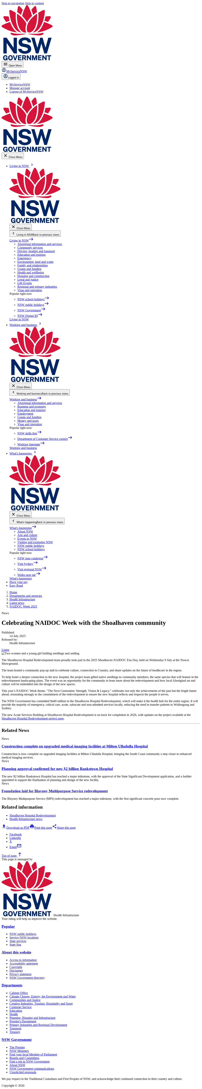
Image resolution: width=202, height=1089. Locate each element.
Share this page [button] (64, 827)
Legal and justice (27, 279)
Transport (15, 1028)
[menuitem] (19, 84)
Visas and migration (29, 290)
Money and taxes (28, 420)
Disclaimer (16, 970)
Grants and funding (29, 269)
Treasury (14, 1032)
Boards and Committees (24, 1058)
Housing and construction (33, 276)
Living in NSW (21, 240)
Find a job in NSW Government (29, 1061)
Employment (25, 413)
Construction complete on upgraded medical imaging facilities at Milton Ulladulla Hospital (75, 746)
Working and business (25, 399)
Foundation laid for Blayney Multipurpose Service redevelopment (55, 791)
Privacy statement (20, 974)
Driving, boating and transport (36, 251)
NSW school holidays (31, 549)
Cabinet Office (18, 993)
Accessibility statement (23, 963)
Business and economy (31, 406)
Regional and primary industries (37, 286)
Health (13, 1014)
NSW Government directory (27, 977)
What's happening (22, 528)
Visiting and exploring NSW (35, 542)
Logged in (13, 77)
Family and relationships (32, 265)
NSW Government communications (31, 1068)
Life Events (24, 283)
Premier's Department (22, 1021)
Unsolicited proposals (22, 1072)
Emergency (24, 258)
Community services (30, 247)
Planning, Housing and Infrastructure (32, 1017)
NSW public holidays (30, 545)
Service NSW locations (23, 937)
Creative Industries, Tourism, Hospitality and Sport (41, 1003)
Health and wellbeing (30, 272)
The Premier (17, 1047)
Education (15, 1010)
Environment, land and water (35, 261)
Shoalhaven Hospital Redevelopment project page (33, 718)
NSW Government (17, 1040)
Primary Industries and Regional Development (38, 1024)
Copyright (15, 967)
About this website (16, 952)
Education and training (31, 254)
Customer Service (20, 1007)
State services (17, 941)
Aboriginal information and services (39, 244)
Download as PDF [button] (16, 827)
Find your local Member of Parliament (33, 1054)
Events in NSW (27, 538)
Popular (8, 926)
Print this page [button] (41, 827)
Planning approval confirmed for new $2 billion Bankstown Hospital (57, 769)
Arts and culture (27, 535)
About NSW (25, 531)
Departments (12, 985)
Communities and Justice (24, 1000)
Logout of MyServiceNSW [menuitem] (26, 91)
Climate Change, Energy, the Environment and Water (42, 996)
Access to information (23, 960)
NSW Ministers (19, 1051)
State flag (15, 944)
